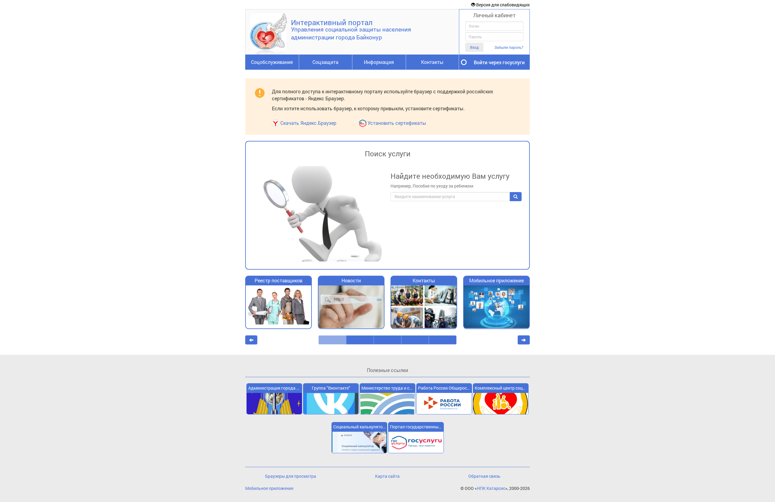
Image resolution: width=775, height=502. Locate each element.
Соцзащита (325, 62)
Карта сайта (387, 476)
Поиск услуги (388, 153)
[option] (278, 305)
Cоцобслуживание (272, 62)
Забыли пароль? (508, 47)
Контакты (432, 62)
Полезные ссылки (387, 370)
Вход (474, 47)
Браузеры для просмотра (290, 476)
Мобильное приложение (269, 488)
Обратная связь (484, 476)
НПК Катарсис (491, 488)
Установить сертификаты (397, 123)
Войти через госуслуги (499, 62)
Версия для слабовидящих (502, 5)
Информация (379, 62)
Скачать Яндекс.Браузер (308, 123)
